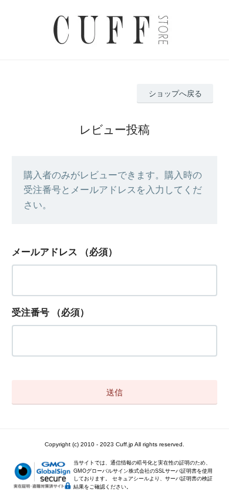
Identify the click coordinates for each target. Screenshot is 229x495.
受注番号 (30, 312)
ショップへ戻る (175, 93)
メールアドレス (45, 252)
